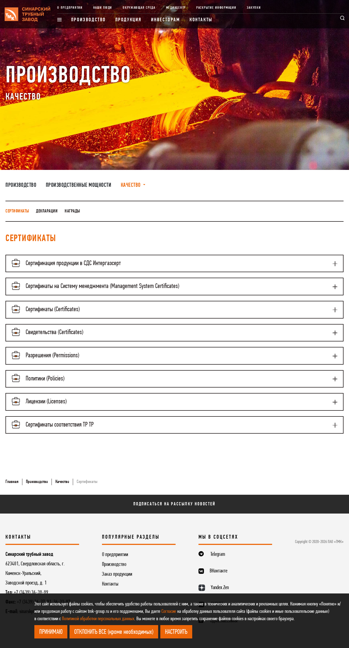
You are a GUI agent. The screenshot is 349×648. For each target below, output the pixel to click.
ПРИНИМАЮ (51, 632)
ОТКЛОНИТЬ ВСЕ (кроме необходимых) (113, 632)
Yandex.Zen (220, 587)
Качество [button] (131, 185)
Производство (88, 20)
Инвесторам (165, 20)
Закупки (254, 8)
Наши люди (102, 8)
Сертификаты (17, 211)
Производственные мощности (79, 185)
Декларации (47, 211)
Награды (72, 211)
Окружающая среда (139, 8)
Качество (62, 481)
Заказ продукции (117, 574)
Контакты (201, 20)
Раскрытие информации (216, 8)
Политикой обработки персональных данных (98, 619)
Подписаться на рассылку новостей (174, 504)
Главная (12, 481)
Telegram (217, 554)
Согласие (168, 611)
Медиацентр (176, 8)
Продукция (128, 20)
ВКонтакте (218, 571)
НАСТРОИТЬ (176, 632)
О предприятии (70, 8)
